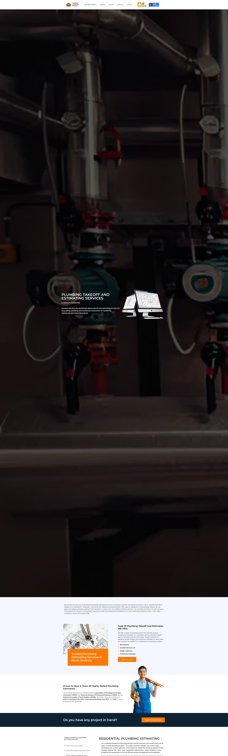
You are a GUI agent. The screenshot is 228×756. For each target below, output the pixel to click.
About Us (120, 4)
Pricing (111, 4)
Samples (102, 4)
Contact (130, 4)
